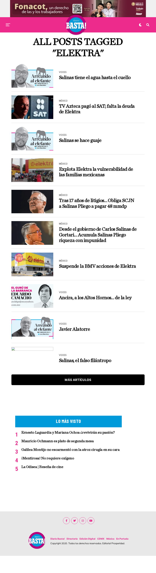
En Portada (122, 538)
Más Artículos (78, 380)
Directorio (72, 538)
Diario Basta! (57, 538)
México (110, 538)
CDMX (100, 538)
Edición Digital (87, 538)
